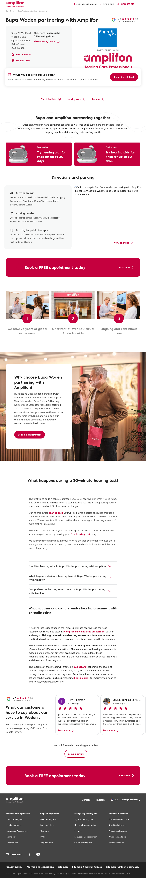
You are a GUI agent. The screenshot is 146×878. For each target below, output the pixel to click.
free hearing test (80, 534)
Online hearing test (83, 842)
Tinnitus (77, 830)
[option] (77, 715)
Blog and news (46, 842)
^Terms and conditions (40, 867)
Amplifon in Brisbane (118, 830)
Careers (86, 799)
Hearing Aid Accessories (16, 830)
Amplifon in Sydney (117, 825)
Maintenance (12, 842)
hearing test (55, 512)
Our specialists (46, 825)
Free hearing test (48, 819)
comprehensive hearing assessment (85, 631)
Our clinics (10, 11)
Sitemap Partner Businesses (122, 867)
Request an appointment (85, 836)
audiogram (79, 666)
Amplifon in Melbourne (119, 819)
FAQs (42, 836)
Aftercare (44, 830)
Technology (11, 836)
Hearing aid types (14, 825)
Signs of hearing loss (83, 819)
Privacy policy (14, 867)
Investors (100, 799)
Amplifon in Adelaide (118, 836)
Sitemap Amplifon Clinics (87, 867)
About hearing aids (14, 819)
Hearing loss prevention (85, 825)
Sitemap (63, 867)
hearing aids (81, 677)
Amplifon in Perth (116, 842)
